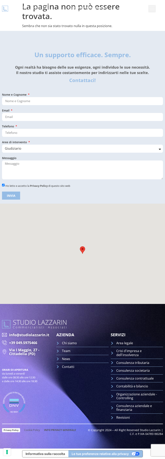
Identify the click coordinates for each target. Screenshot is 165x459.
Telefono (8, 126)
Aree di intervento (15, 142)
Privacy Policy (39, 186)
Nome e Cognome (14, 94)
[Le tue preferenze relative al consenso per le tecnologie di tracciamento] (7, 452)
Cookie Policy (32, 430)
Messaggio (9, 158)
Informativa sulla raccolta (45, 454)
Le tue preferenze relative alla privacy (100, 454)
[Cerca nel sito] (161, 8)
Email (6, 110)
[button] (82, 250)
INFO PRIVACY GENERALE (60, 430)
